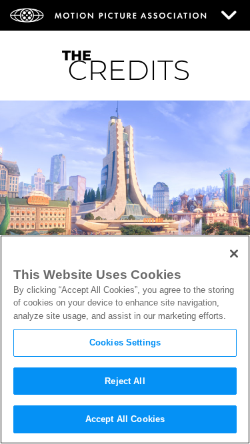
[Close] (234, 253)
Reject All (125, 381)
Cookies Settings (125, 342)
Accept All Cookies (125, 419)
